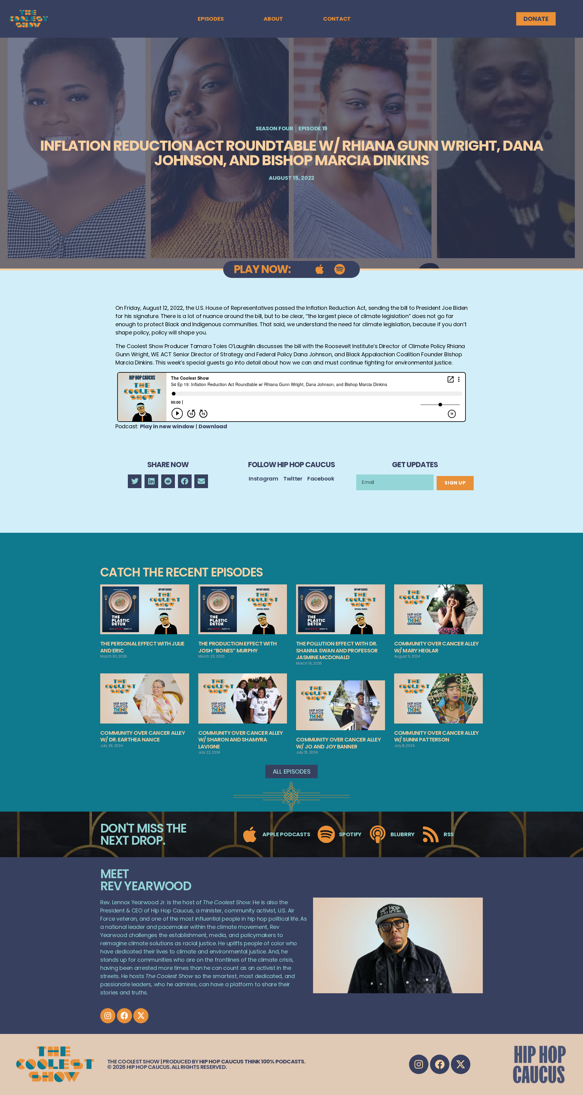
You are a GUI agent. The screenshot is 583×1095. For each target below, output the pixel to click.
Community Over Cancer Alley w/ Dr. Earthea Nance (142, 736)
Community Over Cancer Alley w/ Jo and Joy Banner (338, 743)
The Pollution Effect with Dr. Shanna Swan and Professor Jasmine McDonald (336, 650)
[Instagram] (107, 1015)
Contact (337, 18)
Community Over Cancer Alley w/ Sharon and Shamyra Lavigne (240, 739)
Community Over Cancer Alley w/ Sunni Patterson (436, 736)
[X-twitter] (140, 1015)
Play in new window (167, 426)
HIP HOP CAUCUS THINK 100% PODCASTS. (252, 1061)
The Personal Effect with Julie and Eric (142, 647)
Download (213, 426)
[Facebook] (124, 1015)
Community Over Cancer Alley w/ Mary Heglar (436, 647)
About (273, 18)
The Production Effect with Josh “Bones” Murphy (237, 647)
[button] (134, 481)
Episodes (210, 18)
